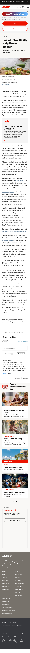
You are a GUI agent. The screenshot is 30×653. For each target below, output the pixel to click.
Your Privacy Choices (6, 636)
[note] (15, 76)
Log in (20, 341)
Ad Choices (21, 633)
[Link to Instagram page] (15, 641)
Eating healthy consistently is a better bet (13, 51)
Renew (15, 28)
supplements (19, 180)
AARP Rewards (5, 583)
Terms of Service (6, 625)
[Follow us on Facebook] (4, 641)
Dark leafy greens (8, 192)
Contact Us (17, 571)
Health (5, 36)
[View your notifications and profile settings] (27, 353)
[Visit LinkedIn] (21, 641)
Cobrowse (16, 636)
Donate (4, 574)
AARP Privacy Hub (12, 622)
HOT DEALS (9, 511)
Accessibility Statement (17, 625)
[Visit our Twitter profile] (10, 641)
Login (20, 7)
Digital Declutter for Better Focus (13, 127)
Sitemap (4, 622)
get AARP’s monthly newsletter (14, 231)
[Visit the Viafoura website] (24, 378)
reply (4, 374)
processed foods (7, 240)
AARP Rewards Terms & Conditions (9, 628)
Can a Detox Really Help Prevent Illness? (14, 43)
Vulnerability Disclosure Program (9, 633)
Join (15, 23)
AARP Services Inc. (19, 595)
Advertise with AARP (19, 583)
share (18, 374)
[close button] (28, 11)
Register (14, 7)
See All (15, 501)
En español (5, 84)
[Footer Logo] (15, 556)
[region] (15, 359)
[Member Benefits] (6, 386)
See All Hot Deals (15, 520)
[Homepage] (5, 7)
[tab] (7, 354)
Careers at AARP (18, 586)
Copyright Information (7, 631)
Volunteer (4, 577)
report (23, 374)
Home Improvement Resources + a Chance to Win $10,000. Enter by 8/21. (13, 2)
